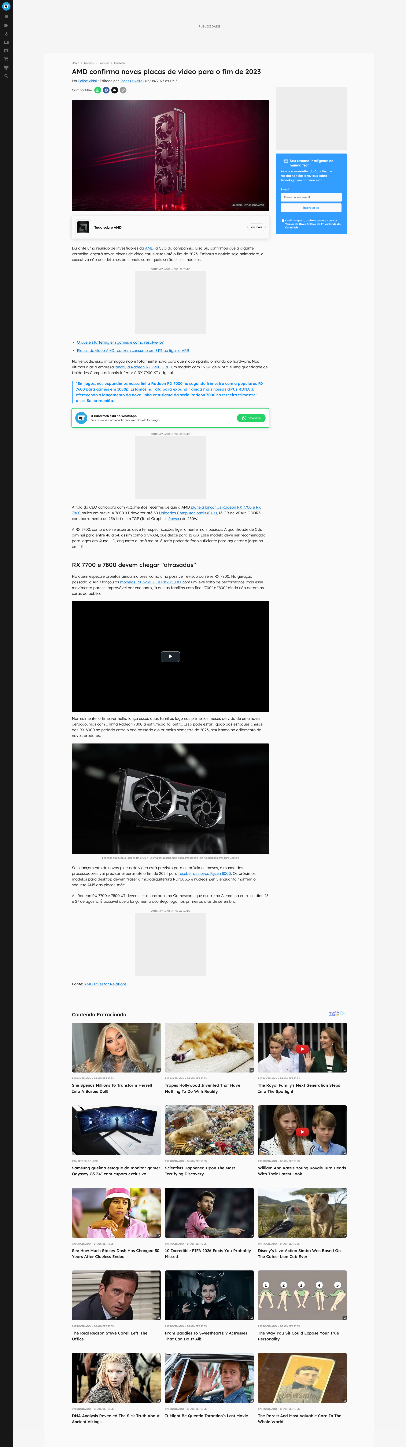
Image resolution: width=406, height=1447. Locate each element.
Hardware (120, 62)
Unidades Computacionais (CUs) (188, 512)
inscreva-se (311, 207)
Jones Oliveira (131, 81)
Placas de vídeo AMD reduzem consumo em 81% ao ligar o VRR (133, 350)
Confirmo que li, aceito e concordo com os (312, 224)
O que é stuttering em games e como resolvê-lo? (120, 342)
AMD (149, 248)
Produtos (104, 62)
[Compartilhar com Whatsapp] (97, 90)
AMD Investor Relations (105, 984)
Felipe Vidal (87, 81)
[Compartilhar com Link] (123, 90)
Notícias (89, 62)
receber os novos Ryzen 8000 (204, 873)
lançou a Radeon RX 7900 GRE (141, 367)
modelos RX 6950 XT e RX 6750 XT (150, 582)
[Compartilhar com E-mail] (114, 90)
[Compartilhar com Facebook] (106, 90)
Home (75, 62)
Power (174, 518)
